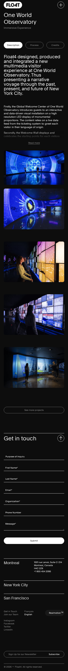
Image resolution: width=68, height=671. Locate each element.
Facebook (9, 623)
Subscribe (54, 654)
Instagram (9, 620)
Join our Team (11, 614)
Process (34, 45)
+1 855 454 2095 (42, 571)
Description (13, 45)
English (28, 614)
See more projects (34, 410)
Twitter (7, 626)
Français (28, 611)
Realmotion (56, 612)
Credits (55, 45)
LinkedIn (8, 629)
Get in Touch (10, 611)
